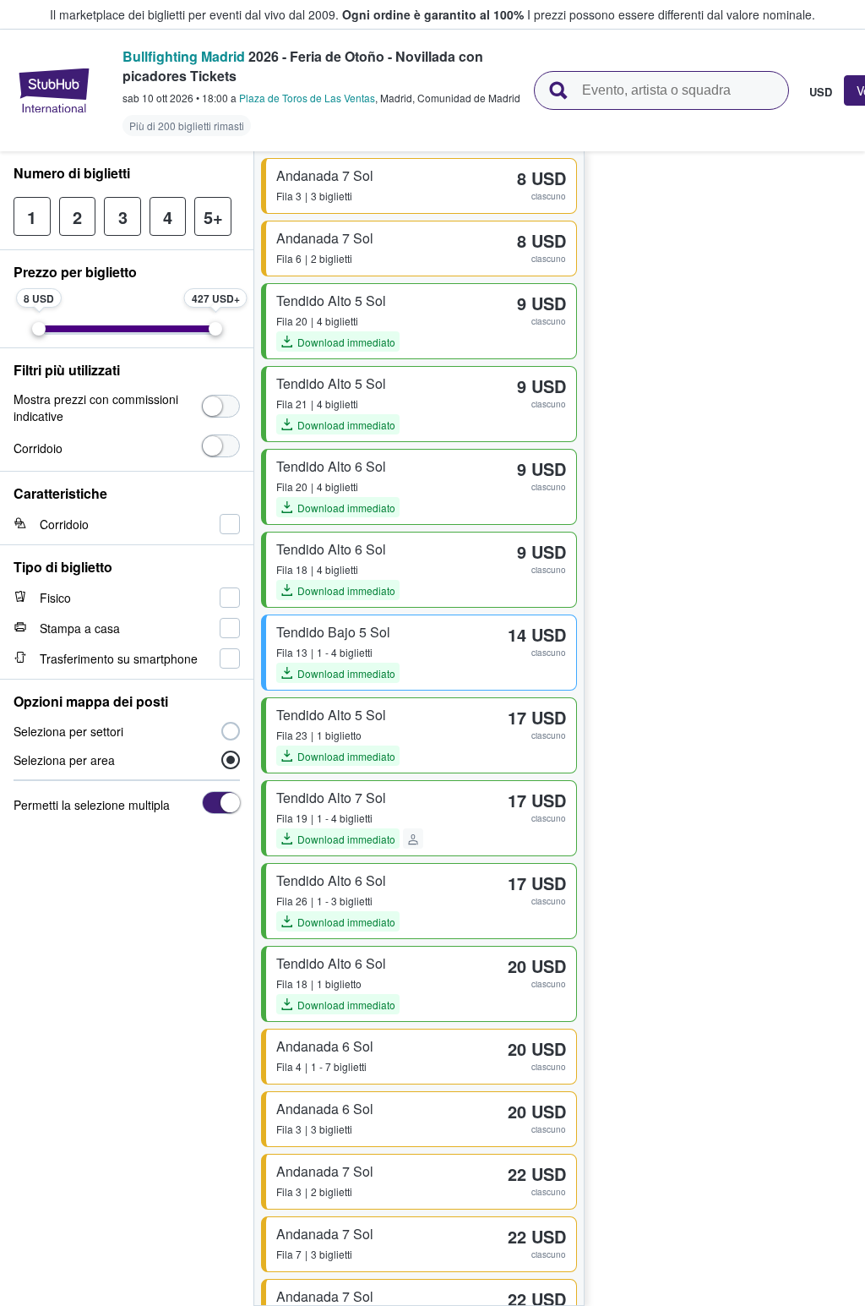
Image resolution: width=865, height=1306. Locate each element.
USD (820, 91)
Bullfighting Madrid (183, 56)
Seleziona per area (64, 759)
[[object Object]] (221, 406)
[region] (725, 728)
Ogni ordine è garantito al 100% (433, 14)
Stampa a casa (80, 628)
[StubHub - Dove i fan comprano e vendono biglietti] (54, 90)
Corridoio (38, 448)
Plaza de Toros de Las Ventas (307, 97)
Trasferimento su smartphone (119, 658)
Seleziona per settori (68, 731)
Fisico (55, 597)
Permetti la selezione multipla (92, 804)
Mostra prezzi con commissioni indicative (96, 407)
